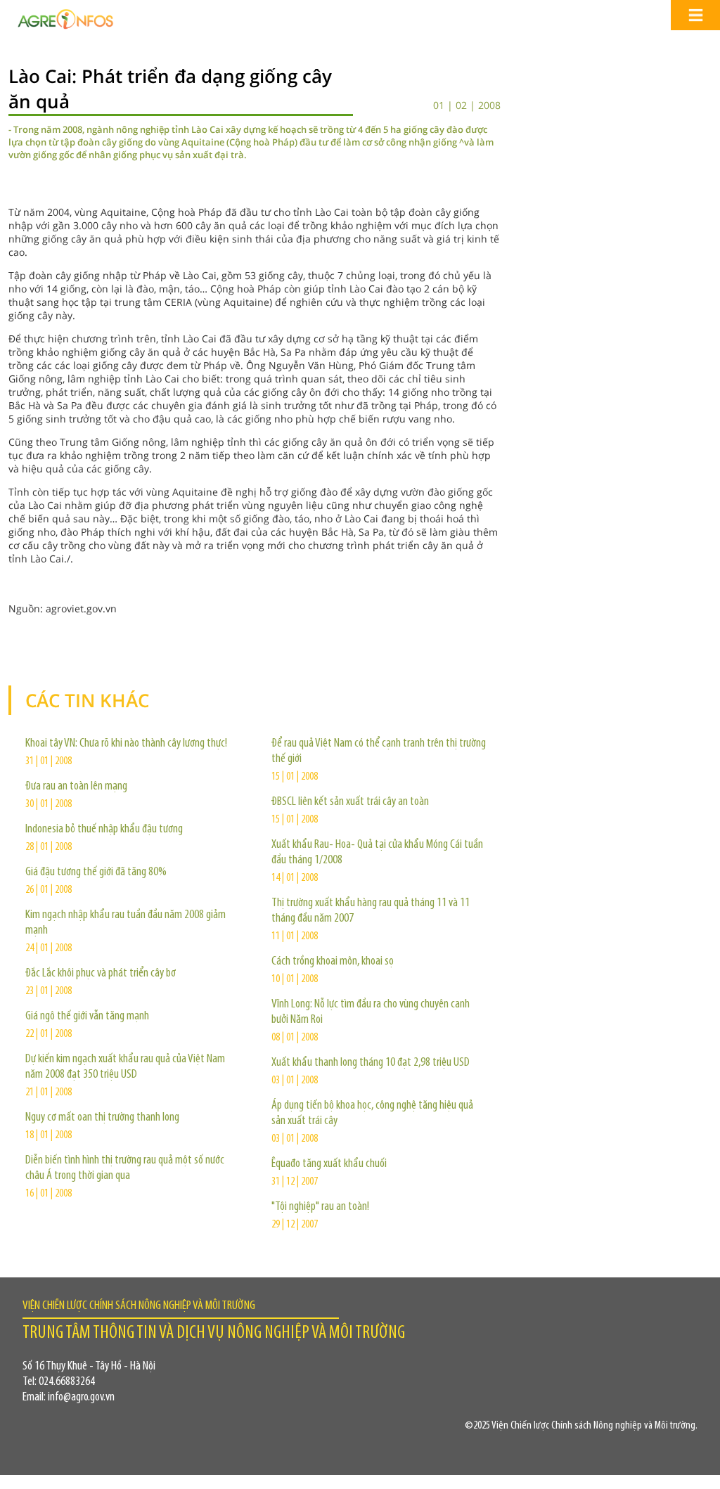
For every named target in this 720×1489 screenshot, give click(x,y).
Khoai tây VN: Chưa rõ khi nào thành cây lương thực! (126, 743)
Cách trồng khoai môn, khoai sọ (332, 961)
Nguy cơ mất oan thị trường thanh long (102, 1117)
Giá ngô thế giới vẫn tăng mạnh (87, 1016)
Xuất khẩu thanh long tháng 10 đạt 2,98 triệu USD (370, 1063)
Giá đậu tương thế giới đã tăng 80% (96, 872)
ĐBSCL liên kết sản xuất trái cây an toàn (350, 802)
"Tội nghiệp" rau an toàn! (320, 1207)
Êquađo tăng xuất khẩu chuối (329, 1164)
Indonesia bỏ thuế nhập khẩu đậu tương (104, 829)
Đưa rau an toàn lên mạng (76, 786)
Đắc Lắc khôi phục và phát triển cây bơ (100, 973)
